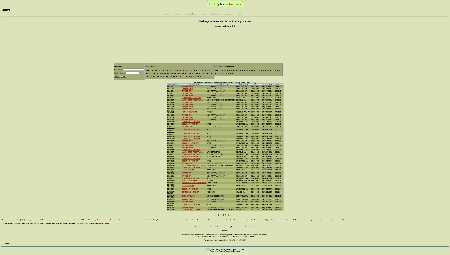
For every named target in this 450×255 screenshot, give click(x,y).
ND (207, 73)
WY (201, 77)
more (107, 223)
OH (211, 73)
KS (208, 70)
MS (172, 73)
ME (154, 73)
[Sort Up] (180, 84)
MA (161, 73)
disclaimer (215, 14)
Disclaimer (6, 244)
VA (187, 77)
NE (183, 73)
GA (187, 70)
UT (177, 77)
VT (181, 77)
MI (165, 73)
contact (228, 14)
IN (202, 70)
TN (171, 77)
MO (175, 73)
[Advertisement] (225, 45)
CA (166, 70)
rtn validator (191, 14)
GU (191, 70)
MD (157, 73)
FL (184, 70)
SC (164, 77)
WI (198, 77)
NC (204, 73)
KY (147, 73)
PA (154, 77)
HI (194, 70)
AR (163, 70)
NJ (193, 73)
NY (200, 73)
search (177, 14)
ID (197, 70)
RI (161, 77)
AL (153, 70)
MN (168, 73)
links (240, 14)
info (203, 14)
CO (170, 70)
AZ (160, 70)
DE (177, 70)
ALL (147, 70)
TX (174, 77)
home (166, 14)
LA (150, 73)
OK (147, 77)
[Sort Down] (178, 84)
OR (151, 77)
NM (196, 73)
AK (156, 70)
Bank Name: (118, 69)
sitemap (241, 249)
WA (190, 77)
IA (205, 70)
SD (167, 77)
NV (186, 73)
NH (190, 73)
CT (174, 70)
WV (194, 77)
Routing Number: (119, 73)
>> (234, 215)
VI (183, 77)
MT (179, 73)
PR (158, 77)
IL (200, 70)
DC (180, 70)
